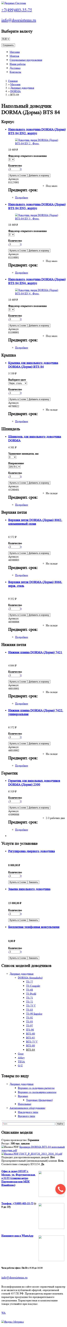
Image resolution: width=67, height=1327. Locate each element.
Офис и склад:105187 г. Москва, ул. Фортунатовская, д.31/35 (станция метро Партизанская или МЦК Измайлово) (18, 1178)
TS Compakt (33, 985)
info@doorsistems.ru (18, 20)
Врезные (23, 1096)
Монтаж (14, 56)
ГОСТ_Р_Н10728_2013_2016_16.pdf (40, 1153)
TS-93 (29, 1021)
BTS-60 (30, 1033)
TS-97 (29, 1025)
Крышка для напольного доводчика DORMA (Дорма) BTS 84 (33, 365)
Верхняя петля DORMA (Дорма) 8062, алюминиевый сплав (35, 522)
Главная (13, 81)
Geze (21, 1053)
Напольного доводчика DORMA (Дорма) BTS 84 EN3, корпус (37, 206)
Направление (16, 463)
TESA (21, 1061)
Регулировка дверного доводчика (31, 851)
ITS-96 (30, 1029)
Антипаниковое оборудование (27, 1108)
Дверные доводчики (22, 87)
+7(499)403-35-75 (16, 10)
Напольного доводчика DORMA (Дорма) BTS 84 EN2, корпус (37, 131)
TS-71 (29, 997)
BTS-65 (30, 1037)
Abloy (21, 1057)
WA (3, 1312)
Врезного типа (26, 1116)
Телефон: (7, 1203)
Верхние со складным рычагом (36, 1088)
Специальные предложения (26, 60)
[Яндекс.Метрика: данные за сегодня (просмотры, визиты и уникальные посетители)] (12, 1322)
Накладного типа (28, 1112)
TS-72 (29, 1001)
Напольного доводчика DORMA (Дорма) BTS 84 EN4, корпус (37, 281)
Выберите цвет (17, 379)
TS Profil (31, 993)
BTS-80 (30, 1045)
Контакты (15, 72)
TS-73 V (31, 1005)
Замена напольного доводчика (29, 889)
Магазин (15, 52)
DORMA (15, 91)
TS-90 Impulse (34, 1013)
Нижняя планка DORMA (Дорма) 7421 (35, 652)
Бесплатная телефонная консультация (33, 927)
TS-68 (29, 989)
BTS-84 (30, 1049)
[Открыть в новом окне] (10, 1153)
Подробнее (21, 197)
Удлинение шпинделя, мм (23, 453)
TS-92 (29, 1017)
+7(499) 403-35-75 (23, 1203)
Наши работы (18, 64)
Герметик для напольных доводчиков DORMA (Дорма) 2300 (34, 782)
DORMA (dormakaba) (30, 977)
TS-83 (29, 1009)
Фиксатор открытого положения (27, 155)
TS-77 (29, 981)
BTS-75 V (32, 1041)
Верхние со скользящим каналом (37, 1092)
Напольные (24, 1104)
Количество (15, 165)
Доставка (15, 68)
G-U (20, 1065)
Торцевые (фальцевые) (39, 1100)
